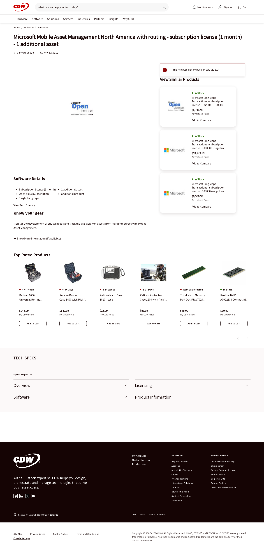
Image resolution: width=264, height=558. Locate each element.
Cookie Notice (60, 534)
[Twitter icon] (27, 496)
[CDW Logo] (21, 7)
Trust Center (177, 500)
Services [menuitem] (68, 19)
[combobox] (96, 7)
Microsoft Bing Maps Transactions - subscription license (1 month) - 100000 (208, 101)
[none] (22, 19)
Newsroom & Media (180, 491)
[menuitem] (194, 7)
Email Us (54, 514)
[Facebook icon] (15, 496)
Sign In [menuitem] (228, 7)
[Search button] (164, 7)
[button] (242, 7)
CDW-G (142, 514)
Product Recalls (218, 474)
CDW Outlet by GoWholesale (223, 487)
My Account (139, 455)
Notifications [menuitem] (205, 7)
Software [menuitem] (37, 19)
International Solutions (182, 483)
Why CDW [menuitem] (128, 19)
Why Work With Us (180, 461)
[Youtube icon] (33, 496)
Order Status (140, 460)
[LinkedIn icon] (21, 496)
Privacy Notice (37, 534)
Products (137, 464)
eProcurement (217, 465)
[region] (132, 301)
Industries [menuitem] (84, 19)
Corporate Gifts (218, 478)
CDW (134, 514)
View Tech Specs (23, 205)
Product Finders (218, 483)
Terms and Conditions (87, 534)
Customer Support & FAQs (223, 461)
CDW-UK (161, 514)
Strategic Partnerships (181, 496)
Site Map (17, 534)
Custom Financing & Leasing (224, 470)
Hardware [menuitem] (22, 19)
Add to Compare (201, 120)
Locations (176, 487)
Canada (151, 514)
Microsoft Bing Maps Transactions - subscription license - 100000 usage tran (208, 187)
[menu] (202, 7)
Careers (175, 474)
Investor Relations (180, 478)
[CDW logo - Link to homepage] (21, 7)
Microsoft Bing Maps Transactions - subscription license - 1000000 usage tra (208, 144)
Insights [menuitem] (113, 19)
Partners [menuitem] (99, 19)
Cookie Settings (21, 538)
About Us (176, 465)
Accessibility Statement (182, 470)
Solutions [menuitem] (53, 19)
